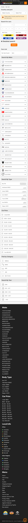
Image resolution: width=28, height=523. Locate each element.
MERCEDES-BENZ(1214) (10, 77)
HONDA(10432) (8, 69)
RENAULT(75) (8, 170)
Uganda (6, 446)
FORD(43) (7, 108)
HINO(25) (7, 120)
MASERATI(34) (8, 155)
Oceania (6, 460)
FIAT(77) (7, 139)
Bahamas (6, 462)
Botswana (6, 440)
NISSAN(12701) (8, 65)
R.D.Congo (6, 450)
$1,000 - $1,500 (7, 222)
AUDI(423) (7, 104)
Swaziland (6, 467)
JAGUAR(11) (7, 143)
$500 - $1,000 (7, 218)
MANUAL (7, 261)
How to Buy (5, 477)
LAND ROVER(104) (9, 151)
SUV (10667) (5, 194)
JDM (6, 272)
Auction (4, 482)
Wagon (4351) (5, 206)
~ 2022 (6, 299)
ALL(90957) (5, 374)
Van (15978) (5, 202)
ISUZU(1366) (8, 100)
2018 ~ (6, 284)
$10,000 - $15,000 (8, 241)
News (3, 488)
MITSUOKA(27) (8, 158)
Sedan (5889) (5, 191)
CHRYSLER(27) (8, 131)
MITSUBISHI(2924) (9, 73)
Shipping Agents (6, 486)
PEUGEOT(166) (8, 162)
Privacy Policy (6, 498)
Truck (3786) (5, 198)
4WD (6, 268)
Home (2, 7)
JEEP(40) (7, 147)
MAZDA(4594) (8, 85)
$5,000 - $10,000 (8, 237)
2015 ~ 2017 (7, 288)
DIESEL (6, 264)
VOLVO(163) (7, 174)
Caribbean (6, 464)
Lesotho (6, 438)
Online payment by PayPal (9, 505)
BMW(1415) (7, 81)
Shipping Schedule (7, 484)
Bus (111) (4, 183)
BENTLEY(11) (8, 127)
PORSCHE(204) (8, 166)
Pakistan (6, 458)
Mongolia (6, 469)
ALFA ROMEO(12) (9, 123)
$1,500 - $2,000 (8, 226)
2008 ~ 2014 (8, 292)
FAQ (3, 479)
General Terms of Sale (8, 496)
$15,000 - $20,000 (8, 244)
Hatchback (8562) (6, 187)
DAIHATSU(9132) (8, 112)
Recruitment (5, 507)
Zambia (6, 432)
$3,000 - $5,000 (8, 233)
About (3, 475)
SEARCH (14, 45)
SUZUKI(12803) (8, 96)
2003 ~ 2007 (8, 295)
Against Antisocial (6, 503)
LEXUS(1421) (8, 116)
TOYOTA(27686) (9, 61)
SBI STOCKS (8, 276)
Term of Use (5, 494)
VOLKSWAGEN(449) (9, 92)
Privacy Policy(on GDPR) (8, 500)
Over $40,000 (7, 252)
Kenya (5, 444)
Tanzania (6, 429)
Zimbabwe (6, 442)
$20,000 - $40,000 (8, 248)
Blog (3, 490)
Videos (4, 492)
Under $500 (7, 214)
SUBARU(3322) (8, 89)
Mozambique (7, 436)
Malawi (5, 434)
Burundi (6, 453)
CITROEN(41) (8, 135)
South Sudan (7, 448)
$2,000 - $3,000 (8, 229)
